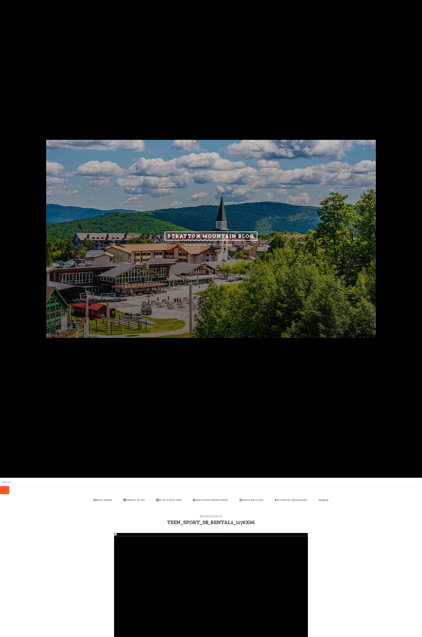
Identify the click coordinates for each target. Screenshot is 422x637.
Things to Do (135, 500)
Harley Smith (213, 516)
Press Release (253, 500)
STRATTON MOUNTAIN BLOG (211, 236)
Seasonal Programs (292, 500)
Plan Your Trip (170, 500)
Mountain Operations (211, 500)
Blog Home (104, 500)
